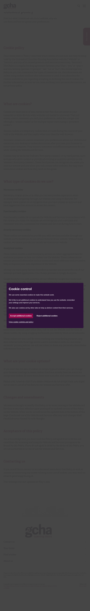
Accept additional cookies (21, 316)
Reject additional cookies (47, 316)
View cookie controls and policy (21, 322)
